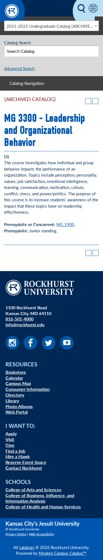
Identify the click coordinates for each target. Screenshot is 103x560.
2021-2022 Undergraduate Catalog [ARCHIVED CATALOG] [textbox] (53, 26)
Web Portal (16, 412)
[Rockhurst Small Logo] (12, 20)
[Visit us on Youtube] (67, 348)
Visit (9, 439)
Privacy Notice (15, 534)
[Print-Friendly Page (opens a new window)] (88, 101)
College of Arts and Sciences (33, 489)
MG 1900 (65, 224)
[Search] (93, 51)
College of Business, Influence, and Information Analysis (39, 498)
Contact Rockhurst (23, 468)
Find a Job (15, 451)
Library (12, 400)
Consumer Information (27, 389)
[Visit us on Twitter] (48, 348)
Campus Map (18, 383)
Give (10, 445)
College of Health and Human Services (43, 506)
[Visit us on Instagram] (12, 348)
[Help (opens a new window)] (95, 101)
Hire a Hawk (17, 456)
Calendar (14, 378)
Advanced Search (19, 68)
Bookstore (15, 372)
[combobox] (51, 26)
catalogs (27, 547)
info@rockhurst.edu (24, 324)
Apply (11, 433)
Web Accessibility (41, 534)
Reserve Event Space (25, 462)
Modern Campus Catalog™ (62, 553)
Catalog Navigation (27, 83)
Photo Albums (19, 406)
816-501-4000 (19, 319)
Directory (14, 395)
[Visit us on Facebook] (30, 348)
